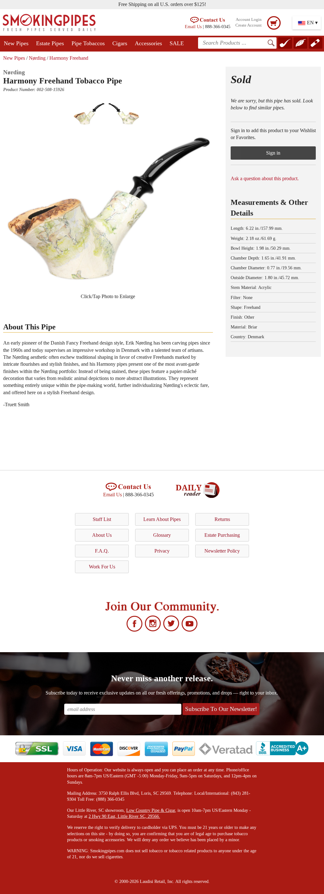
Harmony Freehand (68, 58)
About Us (102, 535)
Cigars (119, 43)
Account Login (249, 19)
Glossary (162, 535)
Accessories (148, 43)
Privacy (162, 551)
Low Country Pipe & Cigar (150, 810)
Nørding (37, 58)
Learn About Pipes (162, 519)
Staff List (102, 519)
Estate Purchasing (222, 535)
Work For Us (102, 566)
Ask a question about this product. (265, 178)
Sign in (273, 153)
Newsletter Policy (222, 551)
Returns (222, 519)
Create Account (248, 25)
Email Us (193, 26)
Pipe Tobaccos (88, 43)
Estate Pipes (50, 43)
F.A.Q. (102, 551)
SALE (177, 43)
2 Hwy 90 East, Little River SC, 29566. (124, 816)
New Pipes (16, 43)
